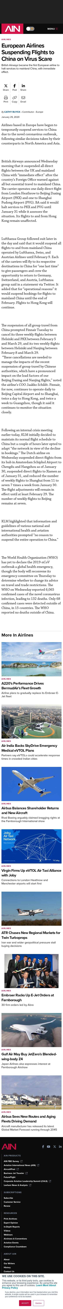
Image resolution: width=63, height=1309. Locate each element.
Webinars (8, 1234)
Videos (7, 1231)
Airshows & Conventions (15, 1238)
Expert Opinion (11, 1223)
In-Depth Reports (12, 1227)
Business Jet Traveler (14, 1173)
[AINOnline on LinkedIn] (60, 1147)
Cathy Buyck (12, 112)
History (7, 1267)
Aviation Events (11, 1242)
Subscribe (8, 1198)
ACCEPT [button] (25, 1303)
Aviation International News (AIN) (20, 1165)
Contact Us (9, 1271)
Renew (7, 1206)
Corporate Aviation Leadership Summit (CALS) (25, 1181)
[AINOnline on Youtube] (48, 1147)
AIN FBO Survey (11, 1161)
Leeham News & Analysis (16, 1185)
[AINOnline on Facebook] (43, 1147)
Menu (51, 29)
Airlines (6, 39)
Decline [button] (38, 1303)
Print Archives (10, 1219)
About (7, 1259)
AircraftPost (9, 1169)
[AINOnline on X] (54, 1147)
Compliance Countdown (15, 1246)
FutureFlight (9, 1177)
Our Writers (9, 1263)
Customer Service (12, 1202)
